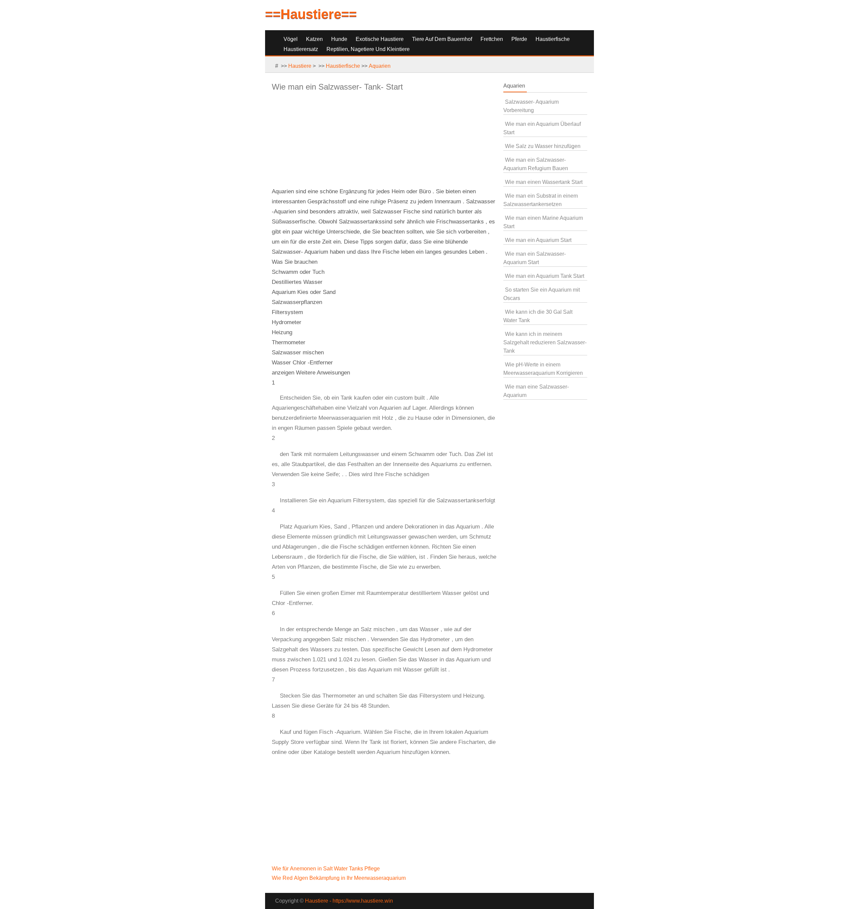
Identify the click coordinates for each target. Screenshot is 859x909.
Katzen (314, 39)
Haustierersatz (301, 49)
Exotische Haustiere (380, 39)
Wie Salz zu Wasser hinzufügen (542, 146)
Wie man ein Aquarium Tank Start (544, 276)
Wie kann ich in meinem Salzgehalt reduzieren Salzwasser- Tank (545, 342)
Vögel (291, 39)
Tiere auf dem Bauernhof (442, 39)
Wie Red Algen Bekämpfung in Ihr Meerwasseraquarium (339, 878)
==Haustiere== (311, 14)
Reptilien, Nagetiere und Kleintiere (368, 49)
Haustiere (299, 66)
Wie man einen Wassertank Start (544, 182)
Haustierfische (553, 39)
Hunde (339, 39)
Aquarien (380, 66)
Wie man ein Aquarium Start (538, 240)
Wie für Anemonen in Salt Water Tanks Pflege (326, 868)
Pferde (519, 39)
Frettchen (492, 39)
